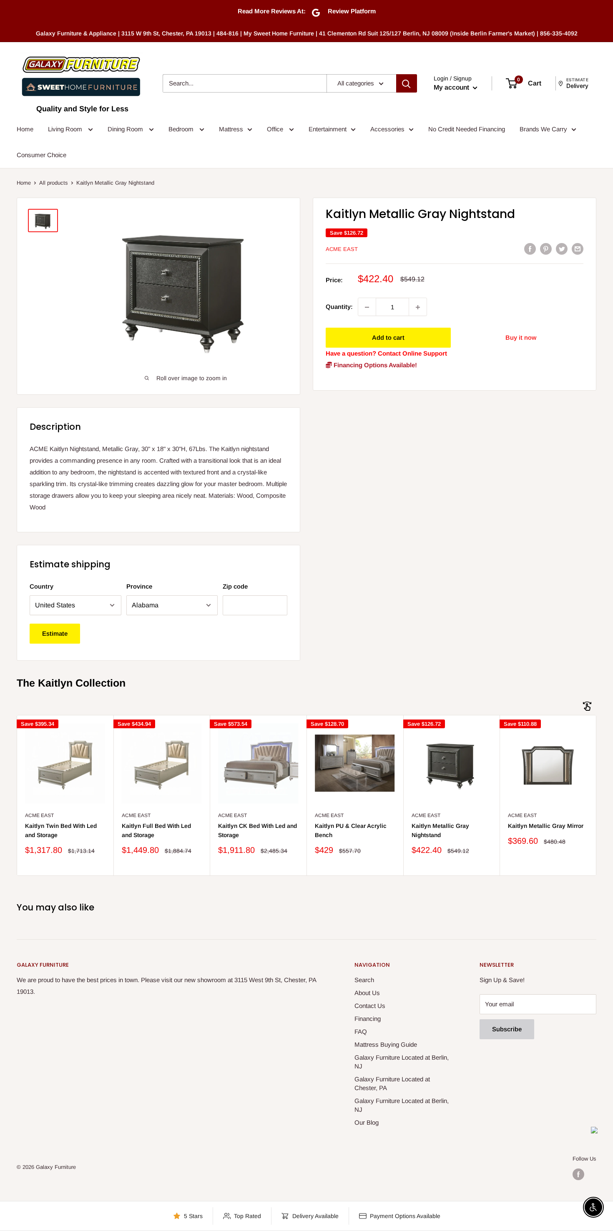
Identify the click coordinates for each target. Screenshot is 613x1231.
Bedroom (181, 129)
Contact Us (369, 1005)
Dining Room (126, 129)
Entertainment (328, 129)
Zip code (235, 586)
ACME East (342, 249)
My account (452, 87)
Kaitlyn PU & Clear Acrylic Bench (351, 830)
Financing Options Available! (374, 365)
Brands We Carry (543, 129)
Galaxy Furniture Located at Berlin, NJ (401, 1062)
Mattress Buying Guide (385, 1044)
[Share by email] (577, 249)
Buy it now (520, 337)
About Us (367, 992)
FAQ (360, 1031)
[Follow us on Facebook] (578, 1174)
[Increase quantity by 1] (418, 307)
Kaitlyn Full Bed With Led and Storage (156, 830)
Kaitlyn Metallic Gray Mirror (545, 825)
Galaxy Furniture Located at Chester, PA (392, 1083)
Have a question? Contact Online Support (386, 353)
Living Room (66, 129)
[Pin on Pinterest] (546, 249)
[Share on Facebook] (530, 249)
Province (139, 586)
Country (41, 586)
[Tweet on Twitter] (562, 249)
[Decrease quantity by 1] (367, 307)
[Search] (406, 83)
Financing (367, 1018)
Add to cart (388, 337)
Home (25, 129)
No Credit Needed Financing (466, 129)
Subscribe (507, 1029)
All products (53, 183)
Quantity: (339, 307)
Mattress (231, 129)
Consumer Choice (41, 154)
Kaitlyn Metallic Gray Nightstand (440, 830)
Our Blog (366, 1122)
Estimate (55, 633)
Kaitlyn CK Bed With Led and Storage (257, 830)
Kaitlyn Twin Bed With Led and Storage (61, 830)
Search (364, 979)
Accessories (387, 129)
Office (276, 129)
